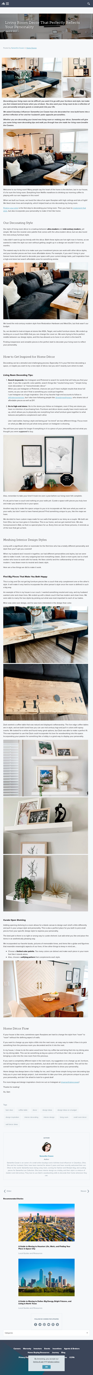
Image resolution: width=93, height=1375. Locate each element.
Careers (17, 1348)
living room (64, 1117)
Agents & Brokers (72, 1348)
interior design (49, 1117)
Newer (84, 1191)
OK (46, 1367)
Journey (55, 1352)
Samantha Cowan (17, 48)
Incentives (57, 1348)
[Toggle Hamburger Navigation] (5, 3)
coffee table (23, 1110)
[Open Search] (88, 3)
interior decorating (31, 1117)
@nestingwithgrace (63, 397)
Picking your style (10, 208)
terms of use (38, 1361)
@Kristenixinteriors (16, 397)
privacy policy (53, 1361)
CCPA (71, 1357)
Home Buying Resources (38, 1352)
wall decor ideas (12, 1124)
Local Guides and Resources (30, 1253)
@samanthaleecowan (70, 1082)
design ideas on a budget (67, 1110)
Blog (63, 1352)
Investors (38, 1348)
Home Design (31, 48)
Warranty (27, 1348)
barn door (9, 1110)
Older (8, 1191)
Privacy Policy (25, 1357)
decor (35, 1110)
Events (47, 1348)
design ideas (47, 1110)
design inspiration (12, 1117)
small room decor (80, 1117)
